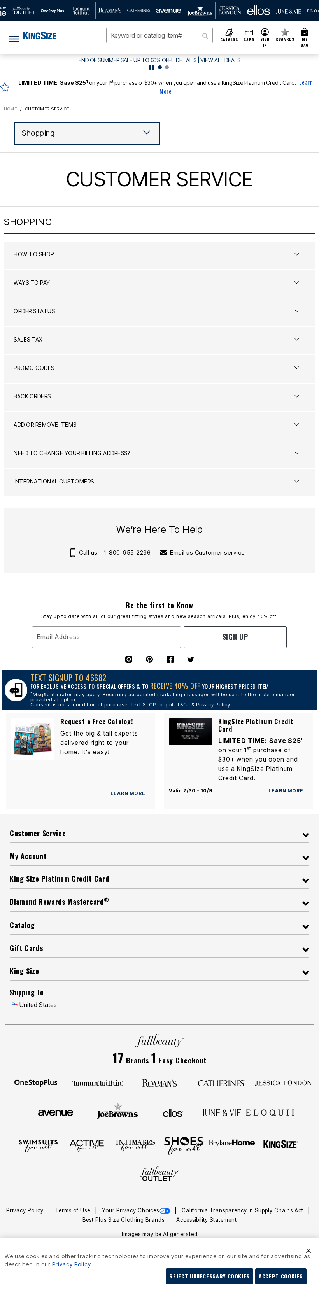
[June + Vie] (221, 1112)
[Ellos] (173, 1112)
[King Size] (280, 1145)
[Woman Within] (97, 1082)
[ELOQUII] (270, 1112)
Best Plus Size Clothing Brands (124, 1220)
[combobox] (159, 35)
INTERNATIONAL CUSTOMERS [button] (54, 481)
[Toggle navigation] (14, 38)
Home (10, 109)
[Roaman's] (159, 1082)
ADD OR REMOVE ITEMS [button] (45, 424)
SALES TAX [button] (28, 339)
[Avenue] (55, 1112)
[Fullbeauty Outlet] (159, 1175)
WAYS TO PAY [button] (32, 282)
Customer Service (47, 109)
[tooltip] (23, 10)
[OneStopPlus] (35, 1082)
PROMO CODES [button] (34, 367)
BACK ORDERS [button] (32, 396)
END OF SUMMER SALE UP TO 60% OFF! (125, 60)
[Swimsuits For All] (38, 1145)
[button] (264, 38)
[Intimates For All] (135, 1145)
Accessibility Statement (206, 1220)
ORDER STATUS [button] (34, 311)
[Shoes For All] (183, 1145)
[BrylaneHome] (232, 1145)
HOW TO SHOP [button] (34, 254)
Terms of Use (73, 1210)
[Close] (308, 1249)
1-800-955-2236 (127, 552)
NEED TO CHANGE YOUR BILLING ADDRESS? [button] (72, 453)
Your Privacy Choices (130, 1210)
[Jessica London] (283, 1082)
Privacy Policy (25, 1210)
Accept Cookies (281, 1276)
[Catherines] (221, 1082)
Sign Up (235, 637)
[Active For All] (86, 1145)
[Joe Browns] (117, 1112)
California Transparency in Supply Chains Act (243, 1210)
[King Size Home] (39, 35)
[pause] (152, 67)
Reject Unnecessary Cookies (209, 1276)
